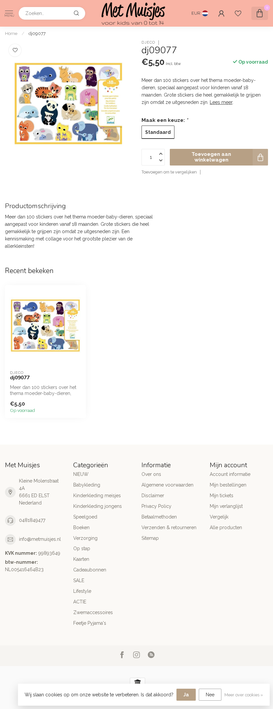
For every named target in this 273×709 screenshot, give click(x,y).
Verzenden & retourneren (168, 527)
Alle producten (226, 527)
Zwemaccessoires (93, 612)
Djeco (148, 42)
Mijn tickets (221, 495)
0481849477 (32, 520)
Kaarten (81, 559)
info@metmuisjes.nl (40, 539)
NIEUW (81, 474)
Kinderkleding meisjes (97, 495)
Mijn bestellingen (228, 485)
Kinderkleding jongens (97, 506)
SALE (78, 580)
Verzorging (85, 538)
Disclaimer (152, 495)
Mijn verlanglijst (226, 506)
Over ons (151, 474)
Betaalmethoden (159, 517)
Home (11, 33)
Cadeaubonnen (89, 569)
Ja (186, 694)
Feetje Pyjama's (89, 623)
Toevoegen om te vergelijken (169, 172)
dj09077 (37, 33)
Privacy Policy (156, 506)
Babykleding (86, 485)
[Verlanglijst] (238, 13)
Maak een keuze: (164, 120)
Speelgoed (85, 517)
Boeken (81, 527)
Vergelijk (219, 517)
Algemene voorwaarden (167, 485)
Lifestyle (82, 591)
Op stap (81, 548)
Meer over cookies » (243, 694)
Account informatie (230, 474)
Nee (210, 694)
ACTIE (79, 601)
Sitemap (150, 538)
